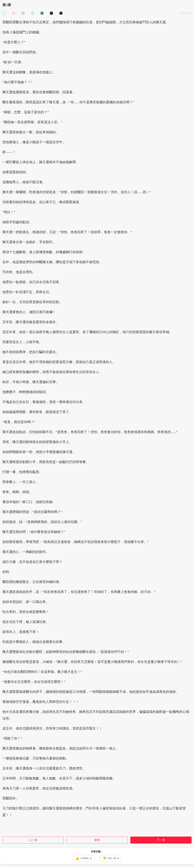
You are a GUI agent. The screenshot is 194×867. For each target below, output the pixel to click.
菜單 (97, 840)
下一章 (161, 840)
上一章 (33, 840)
